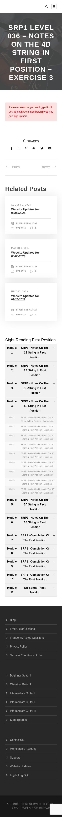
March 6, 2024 (20, 247)
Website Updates (20, 766)
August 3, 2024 (21, 204)
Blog (13, 620)
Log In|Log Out (19, 775)
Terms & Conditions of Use (26, 655)
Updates (21, 228)
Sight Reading (19, 719)
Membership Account (23, 748)
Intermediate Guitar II (22, 702)
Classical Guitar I (20, 684)
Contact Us (17, 739)
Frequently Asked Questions (27, 637)
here (24, 116)
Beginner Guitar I (20, 675)
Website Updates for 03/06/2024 (25, 254)
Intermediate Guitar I (22, 693)
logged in (44, 107)
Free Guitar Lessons (22, 628)
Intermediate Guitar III (23, 710)
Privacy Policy (18, 646)
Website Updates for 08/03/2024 (25, 211)
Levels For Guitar (26, 223)
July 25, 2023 (19, 291)
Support (15, 757)
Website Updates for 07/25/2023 (25, 297)
